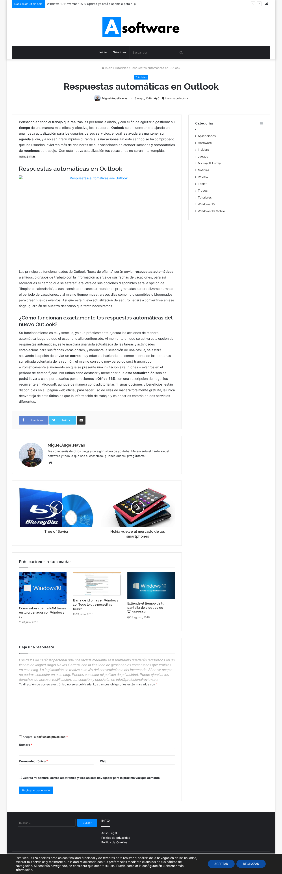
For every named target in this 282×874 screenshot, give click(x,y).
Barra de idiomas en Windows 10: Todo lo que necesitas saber (95, 605)
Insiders (203, 149)
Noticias (203, 170)
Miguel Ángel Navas (115, 98)
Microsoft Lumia (209, 163)
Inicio (103, 52)
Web (103, 761)
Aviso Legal (109, 833)
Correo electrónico (33, 761)
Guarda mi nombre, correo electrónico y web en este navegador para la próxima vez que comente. (92, 777)
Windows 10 (206, 204)
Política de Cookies (114, 842)
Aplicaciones (207, 136)
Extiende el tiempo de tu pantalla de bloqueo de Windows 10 (145, 608)
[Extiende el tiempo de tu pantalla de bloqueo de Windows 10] (151, 585)
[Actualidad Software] (141, 27)
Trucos (203, 190)
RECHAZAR (251, 864)
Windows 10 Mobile (211, 211)
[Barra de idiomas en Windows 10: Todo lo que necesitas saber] (97, 584)
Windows (119, 52)
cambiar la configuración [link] (144, 866)
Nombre (25, 744)
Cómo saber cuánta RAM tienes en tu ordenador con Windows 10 (42, 612)
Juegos (203, 156)
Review (203, 177)
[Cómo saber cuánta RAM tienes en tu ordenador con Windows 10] (43, 588)
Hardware (205, 143)
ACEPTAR (221, 864)
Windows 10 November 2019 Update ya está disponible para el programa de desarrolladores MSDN (115, 4)
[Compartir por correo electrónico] (81, 420)
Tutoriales (121, 68)
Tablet (202, 184)
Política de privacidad (115, 837)
